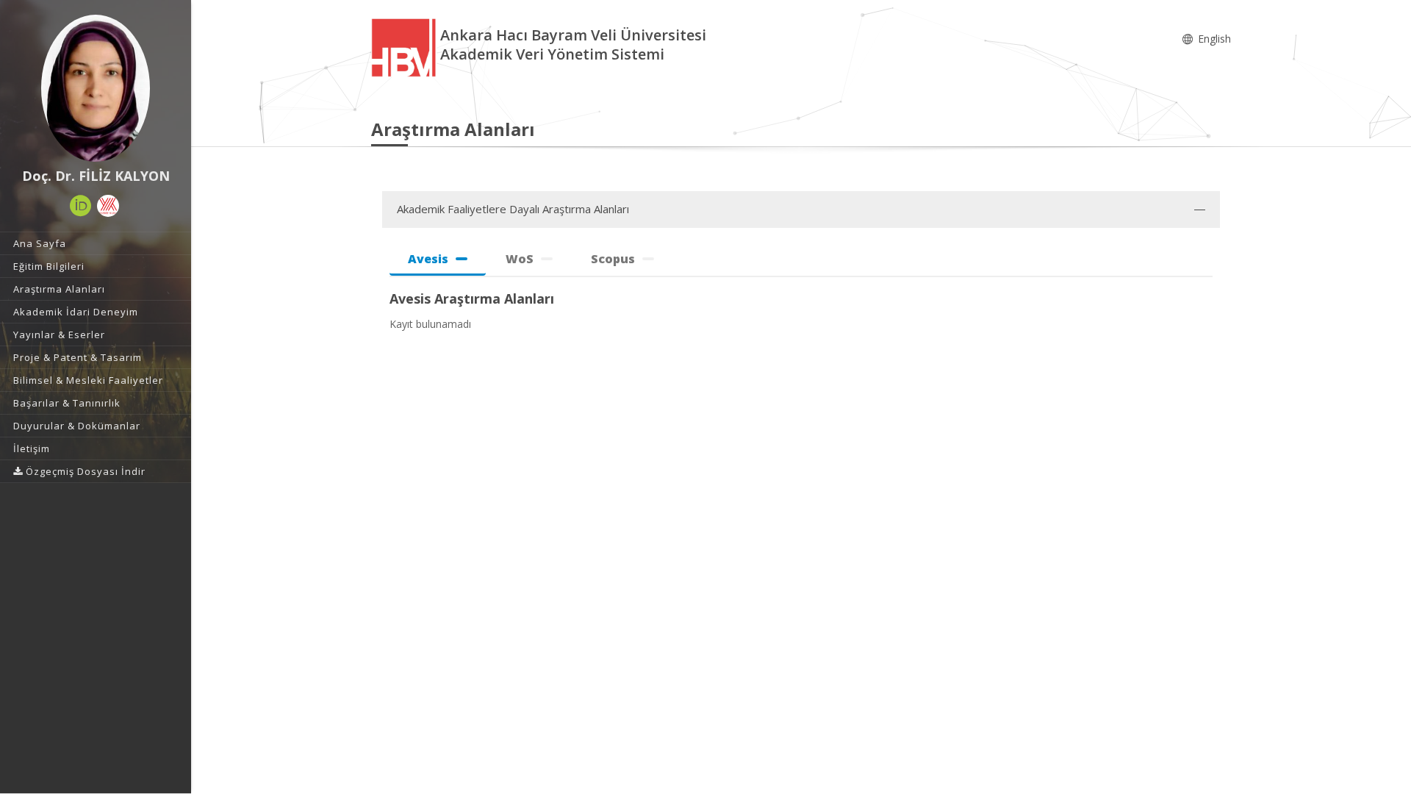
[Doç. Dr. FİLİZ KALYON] (95, 88)
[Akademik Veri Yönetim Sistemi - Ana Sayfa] (405, 47)
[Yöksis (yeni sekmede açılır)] (108, 206)
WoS (520, 259)
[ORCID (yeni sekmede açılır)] (80, 206)
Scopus (613, 259)
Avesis (428, 259)
